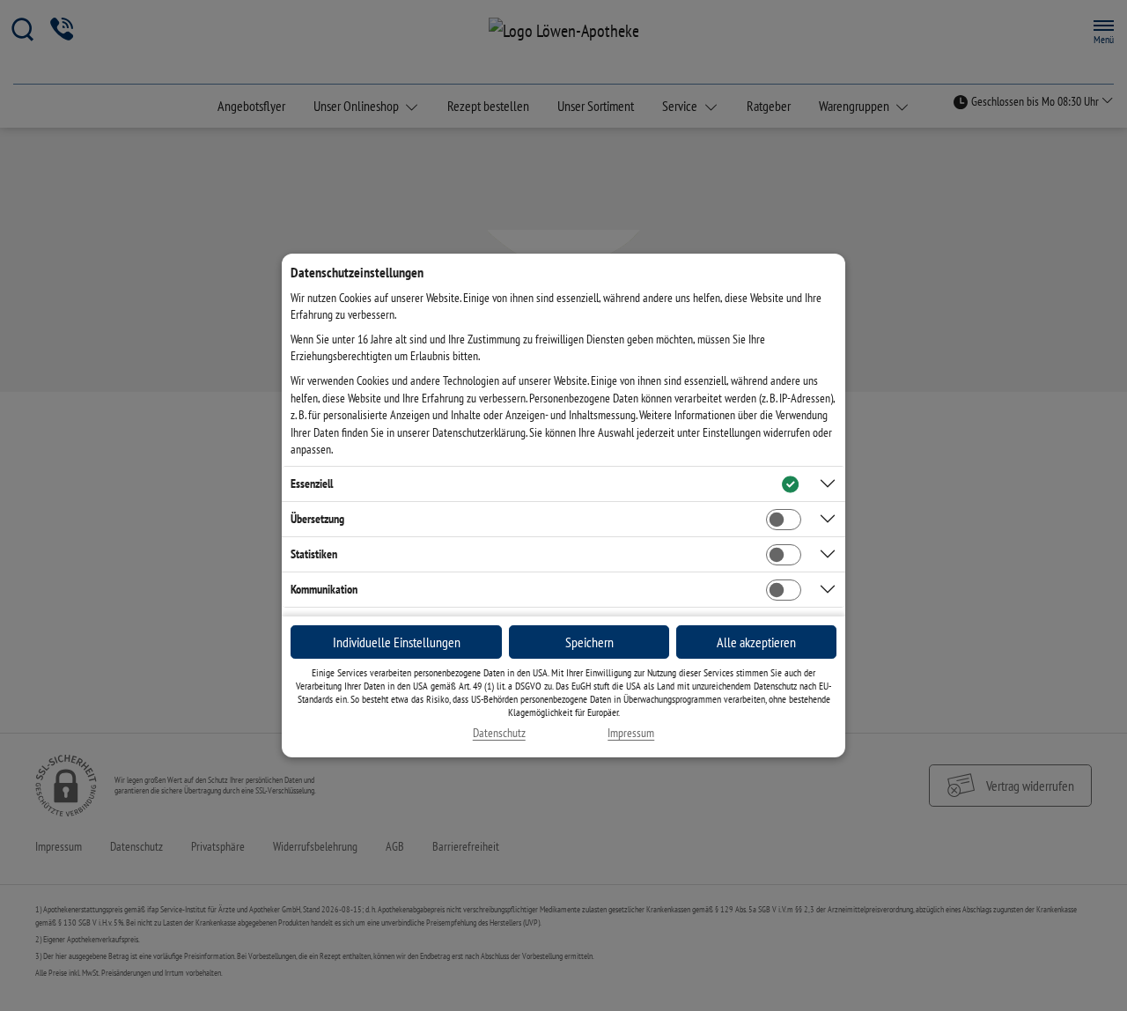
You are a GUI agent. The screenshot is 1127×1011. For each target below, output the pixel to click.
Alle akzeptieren (756, 642)
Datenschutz (499, 733)
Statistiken (314, 554)
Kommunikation (324, 589)
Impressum (631, 733)
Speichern (589, 642)
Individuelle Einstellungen (396, 642)
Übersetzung (317, 519)
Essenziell (312, 483)
